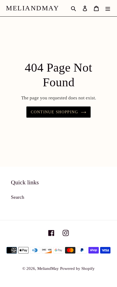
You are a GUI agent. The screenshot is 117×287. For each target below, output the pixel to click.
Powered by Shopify (77, 268)
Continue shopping (54, 112)
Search (17, 197)
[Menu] (107, 8)
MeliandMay (32, 8)
